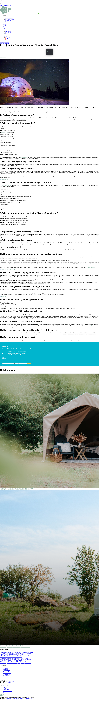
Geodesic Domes (9, 18)
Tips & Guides (6, 675)
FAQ (4, 26)
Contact (4, 34)
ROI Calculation (8, 32)
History (4, 688)
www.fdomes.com (6, 685)
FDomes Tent (8, 20)
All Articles (5, 668)
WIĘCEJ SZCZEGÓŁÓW (6, 5)
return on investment (9, 139)
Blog (6, 33)
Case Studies (8, 31)
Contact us (29, 339)
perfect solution (23, 157)
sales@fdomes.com (91, 267)
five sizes (23, 119)
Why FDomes (6, 22)
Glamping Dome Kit (6, 185)
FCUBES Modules (9, 19)
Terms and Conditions (7, 691)
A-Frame (7, 16)
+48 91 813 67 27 (9, 682)
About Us (5, 687)
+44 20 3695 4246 (10, 681)
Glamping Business (7, 673)
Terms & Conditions (91, 325)
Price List (5, 24)
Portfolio (4, 25)
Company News (6, 670)
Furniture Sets (8, 21)
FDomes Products (6, 671)
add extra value (4, 132)
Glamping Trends (6, 674)
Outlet (4, 28)
